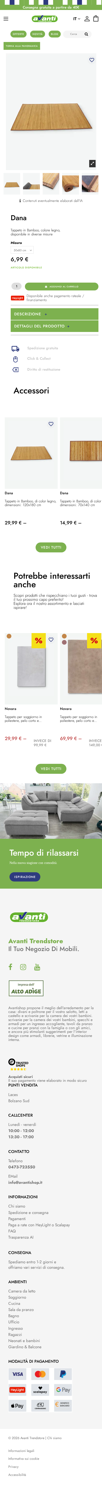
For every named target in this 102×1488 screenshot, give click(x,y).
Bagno (13, 1316)
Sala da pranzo (21, 1309)
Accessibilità (17, 1475)
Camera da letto (21, 1291)
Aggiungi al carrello (64, 286)
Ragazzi (15, 1334)
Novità (37, 34)
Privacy (13, 1467)
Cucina (14, 1303)
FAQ (12, 1231)
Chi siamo (16, 1206)
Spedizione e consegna (28, 1212)
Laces (13, 1094)
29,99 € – (16, 522)
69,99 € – (71, 738)
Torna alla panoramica (22, 45)
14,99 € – (71, 522)
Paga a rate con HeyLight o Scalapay (39, 1225)
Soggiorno (17, 1297)
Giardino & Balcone (25, 1347)
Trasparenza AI (20, 1237)
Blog (54, 34)
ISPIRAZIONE (25, 877)
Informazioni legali (21, 1451)
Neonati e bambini (24, 1340)
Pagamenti (17, 1219)
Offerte (18, 34)
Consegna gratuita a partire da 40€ (51, 7)
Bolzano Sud (18, 1101)
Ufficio (13, 1322)
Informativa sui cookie (23, 1459)
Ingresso (15, 1328)
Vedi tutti (51, 547)
